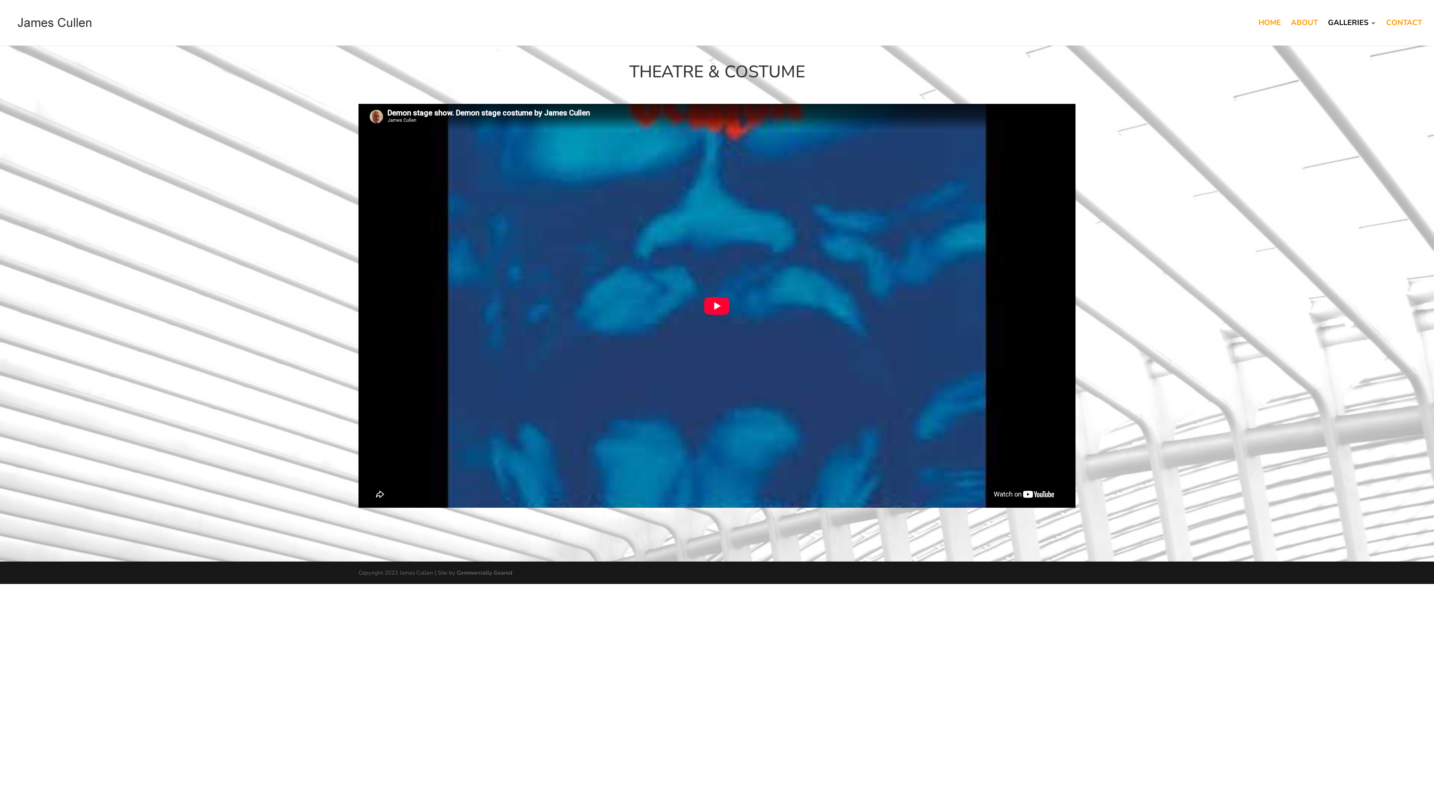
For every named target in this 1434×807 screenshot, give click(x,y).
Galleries (1348, 24)
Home (1269, 24)
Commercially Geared (484, 572)
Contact (1404, 24)
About (1304, 24)
